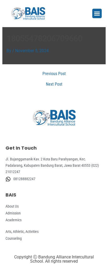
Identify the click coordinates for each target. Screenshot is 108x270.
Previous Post (54, 74)
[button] (97, 13)
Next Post (54, 84)
